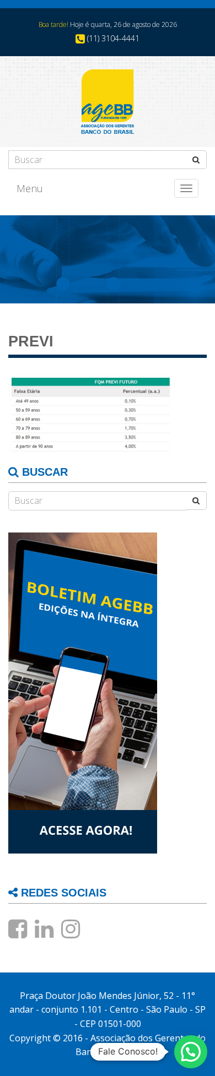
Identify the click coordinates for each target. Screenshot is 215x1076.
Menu (30, 188)
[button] (190, 1051)
